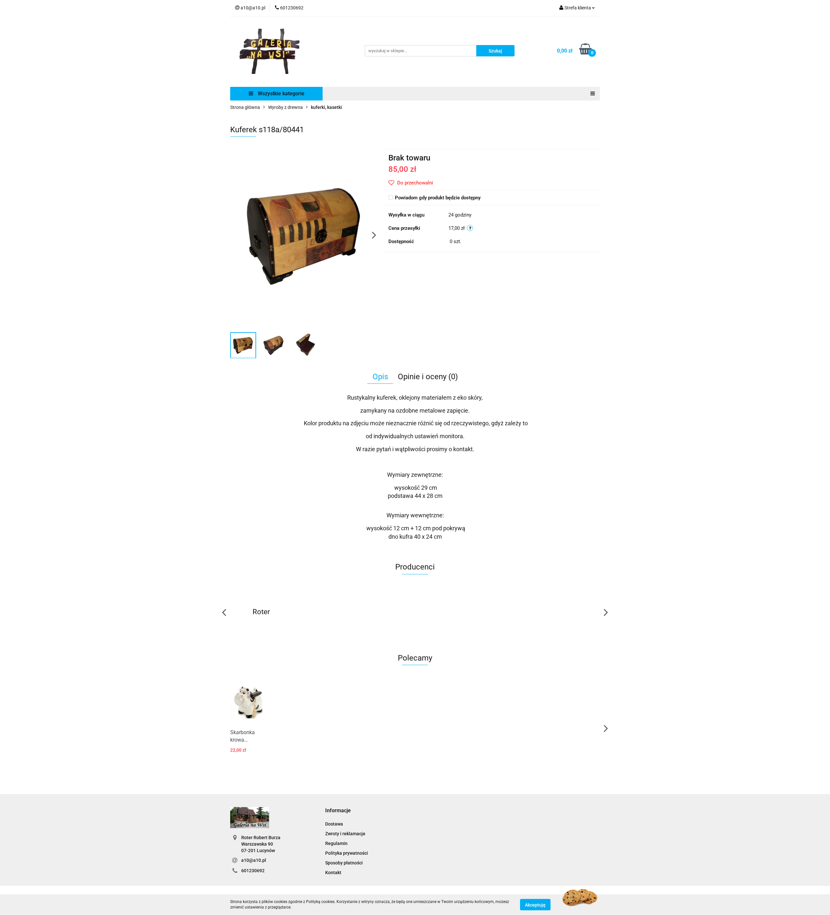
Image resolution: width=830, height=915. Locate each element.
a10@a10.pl (253, 860)
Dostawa (334, 824)
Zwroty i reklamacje (345, 833)
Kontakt (333, 872)
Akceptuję (535, 904)
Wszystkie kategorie (280, 93)
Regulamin (336, 843)
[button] (338, 810)
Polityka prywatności (346, 853)
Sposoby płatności (344, 862)
